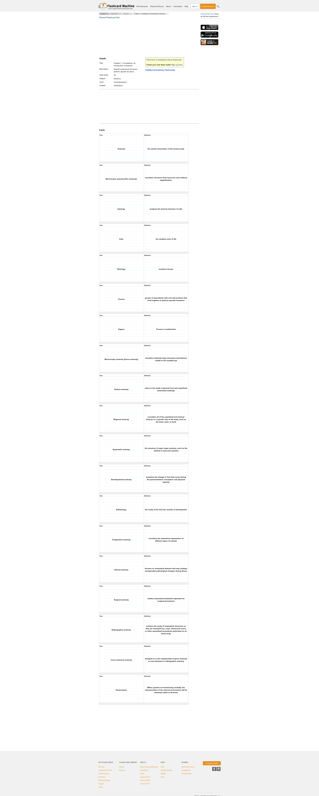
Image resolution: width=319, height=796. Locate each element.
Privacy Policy (145, 780)
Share (142, 774)
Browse (122, 770)
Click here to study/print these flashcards (164, 60)
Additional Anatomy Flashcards (160, 70)
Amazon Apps (187, 774)
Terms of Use (145, 784)
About (168, 6)
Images (101, 784)
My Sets (101, 767)
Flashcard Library (157, 6)
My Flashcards (142, 6)
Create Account (208, 6)
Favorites (101, 777)
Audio (100, 787)
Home (103, 13)
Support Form (145, 777)
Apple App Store (188, 767)
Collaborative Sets (105, 770)
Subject (102, 78)
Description (103, 69)
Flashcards (114, 13)
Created (102, 85)
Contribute (177, 6)
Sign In (195, 6)
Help (186, 6)
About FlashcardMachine (149, 767)
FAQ (162, 767)
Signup (163, 774)
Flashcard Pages (104, 780)
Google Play (186, 770)
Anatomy (126, 13)
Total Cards (103, 75)
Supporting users (207, 14)
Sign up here (176, 65)
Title (101, 63)
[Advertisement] (144, 38)
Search (218, 6)
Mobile (185, 762)
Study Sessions (103, 774)
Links (162, 777)
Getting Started (166, 770)
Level (101, 82)
